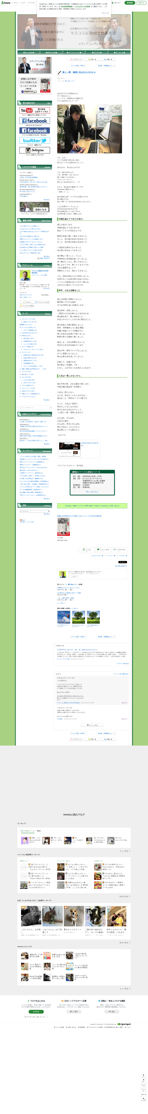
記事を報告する (122, 566)
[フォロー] (35, 207)
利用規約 (82, 1027)
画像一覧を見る (45, 258)
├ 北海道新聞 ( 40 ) (27, 363)
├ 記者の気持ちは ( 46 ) (28, 358)
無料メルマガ (78, 506)
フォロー (74, 576)
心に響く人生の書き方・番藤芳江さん (31, 478)
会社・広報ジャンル (25, 297)
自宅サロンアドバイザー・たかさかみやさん (33, 467)
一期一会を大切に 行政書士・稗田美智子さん (34, 484)
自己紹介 (68, 506)
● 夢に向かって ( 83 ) (27, 374)
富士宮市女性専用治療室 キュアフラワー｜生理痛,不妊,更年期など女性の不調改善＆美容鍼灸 (35, 431)
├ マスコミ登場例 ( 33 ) (28, 330)
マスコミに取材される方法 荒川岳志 (68, 703)
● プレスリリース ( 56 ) (27, 319)
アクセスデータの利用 (96, 1027)
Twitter (96, 506)
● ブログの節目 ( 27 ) (27, 385)
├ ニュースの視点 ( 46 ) (28, 344)
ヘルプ (128, 1027)
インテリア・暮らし (64, 861)
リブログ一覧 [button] (123, 555)
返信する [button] (124, 703)
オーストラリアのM (63, 659)
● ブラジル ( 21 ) (25, 371)
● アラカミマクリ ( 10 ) (27, 396)
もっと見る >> (61, 603)
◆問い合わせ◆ (119, 52)
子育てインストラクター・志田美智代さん (33, 495)
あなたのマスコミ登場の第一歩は (30, 253)
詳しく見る (74, 1011)
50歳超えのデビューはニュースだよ (68, 587)
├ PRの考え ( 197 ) (27, 338)
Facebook (104, 506)
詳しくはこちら (92, 492)
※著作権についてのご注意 (27, 522)
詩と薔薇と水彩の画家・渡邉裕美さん (31, 492)
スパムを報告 (60, 1027)
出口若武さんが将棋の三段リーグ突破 (69, 593)
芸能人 (39, 831)
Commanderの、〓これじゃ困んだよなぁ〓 (33, 182)
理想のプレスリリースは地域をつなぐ (31, 239)
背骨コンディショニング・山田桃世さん (32, 462)
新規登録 (130, 3)
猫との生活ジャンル (28, 831)
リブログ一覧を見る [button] (122, 663)
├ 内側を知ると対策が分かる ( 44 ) (32, 355)
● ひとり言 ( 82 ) (25, 377)
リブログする (120, 550)
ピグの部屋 (44, 275)
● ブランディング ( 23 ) (27, 388)
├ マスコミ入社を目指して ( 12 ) (31, 366)
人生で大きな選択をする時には (29, 236)
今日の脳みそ (24, 196)
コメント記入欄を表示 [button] (121, 674)
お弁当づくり (98, 861)
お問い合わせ (114, 506)
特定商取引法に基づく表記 (114, 1027)
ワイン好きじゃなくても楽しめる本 (31, 250)
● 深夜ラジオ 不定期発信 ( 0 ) (30, 394)
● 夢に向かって (68, 81)
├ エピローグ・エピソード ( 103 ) (31, 349)
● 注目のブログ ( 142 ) (27, 391)
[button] (143, 1089)
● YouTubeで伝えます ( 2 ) (28, 333)
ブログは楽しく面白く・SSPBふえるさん (33, 476)
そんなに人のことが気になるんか (30, 229)
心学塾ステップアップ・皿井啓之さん (31, 473)
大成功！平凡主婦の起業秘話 (29, 177)
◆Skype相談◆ (28, 52)
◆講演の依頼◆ (51, 52)
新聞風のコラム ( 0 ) (26, 324)
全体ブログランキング (26, 295)
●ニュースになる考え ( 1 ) (28, 327)
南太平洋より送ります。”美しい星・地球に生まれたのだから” (78, 650)
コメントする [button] (104, 550)
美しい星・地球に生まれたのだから (79, 72)
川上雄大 (60, 719)
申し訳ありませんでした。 (28, 191)
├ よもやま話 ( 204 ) (27, 380)
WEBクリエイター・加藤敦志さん (30, 465)
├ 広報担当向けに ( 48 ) (28, 341)
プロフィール (35, 275)
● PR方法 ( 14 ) (25, 336)
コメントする (93, 725)
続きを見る (46, 288)
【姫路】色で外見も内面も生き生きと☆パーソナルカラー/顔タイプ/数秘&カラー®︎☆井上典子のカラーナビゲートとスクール (35, 426)
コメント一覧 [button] (111, 555)
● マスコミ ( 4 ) (25, 352)
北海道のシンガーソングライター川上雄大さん (34, 459)
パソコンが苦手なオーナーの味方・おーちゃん (34, 487)
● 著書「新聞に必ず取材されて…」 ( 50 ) (33, 369)
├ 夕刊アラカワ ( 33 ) (27, 383)
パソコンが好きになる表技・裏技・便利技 (33, 456)
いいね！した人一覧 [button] (97, 555)
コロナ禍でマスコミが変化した (29, 226)
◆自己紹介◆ (97, 52)
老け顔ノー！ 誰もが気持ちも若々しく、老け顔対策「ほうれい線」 (35, 440)
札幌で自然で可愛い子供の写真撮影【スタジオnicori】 (35, 436)
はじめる (36, 1011)
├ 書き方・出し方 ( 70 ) (28, 322)
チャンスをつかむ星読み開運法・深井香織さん (34, 481)
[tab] (28, 831)
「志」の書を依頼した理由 (65, 598)
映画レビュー (24, 861)
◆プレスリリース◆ (74, 52)
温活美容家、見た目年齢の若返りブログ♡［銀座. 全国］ (35, 187)
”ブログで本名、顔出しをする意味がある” (33, 244)
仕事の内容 (89, 506)
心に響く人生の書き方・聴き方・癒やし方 (33, 422)
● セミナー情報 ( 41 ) (27, 347)
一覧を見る (46, 200)
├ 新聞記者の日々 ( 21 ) (28, 360)
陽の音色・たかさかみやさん (29, 470)
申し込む (112, 1011)
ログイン (141, 3)
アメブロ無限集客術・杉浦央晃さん (31, 489)
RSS (23, 520)
